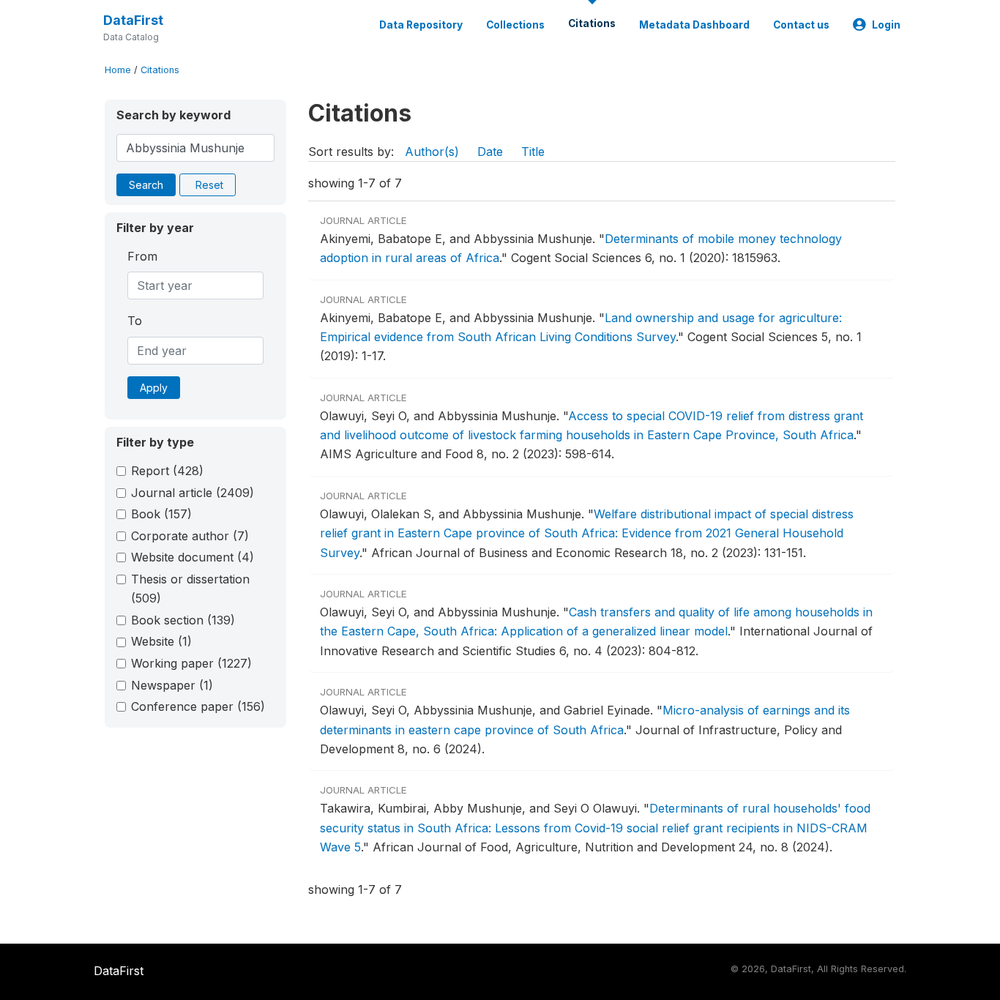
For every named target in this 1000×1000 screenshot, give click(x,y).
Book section (183, 620)
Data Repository (421, 25)
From (142, 256)
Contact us (801, 25)
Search (146, 185)
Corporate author (190, 536)
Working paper (191, 663)
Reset (209, 185)
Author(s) (432, 151)
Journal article (192, 492)
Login (886, 25)
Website (161, 641)
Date (490, 151)
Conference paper (198, 706)
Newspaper (172, 685)
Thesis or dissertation (190, 588)
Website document (192, 557)
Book (161, 514)
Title (533, 151)
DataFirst (133, 20)
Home (118, 69)
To (134, 320)
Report (167, 470)
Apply (154, 387)
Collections (515, 25)
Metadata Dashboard (694, 25)
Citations (592, 23)
